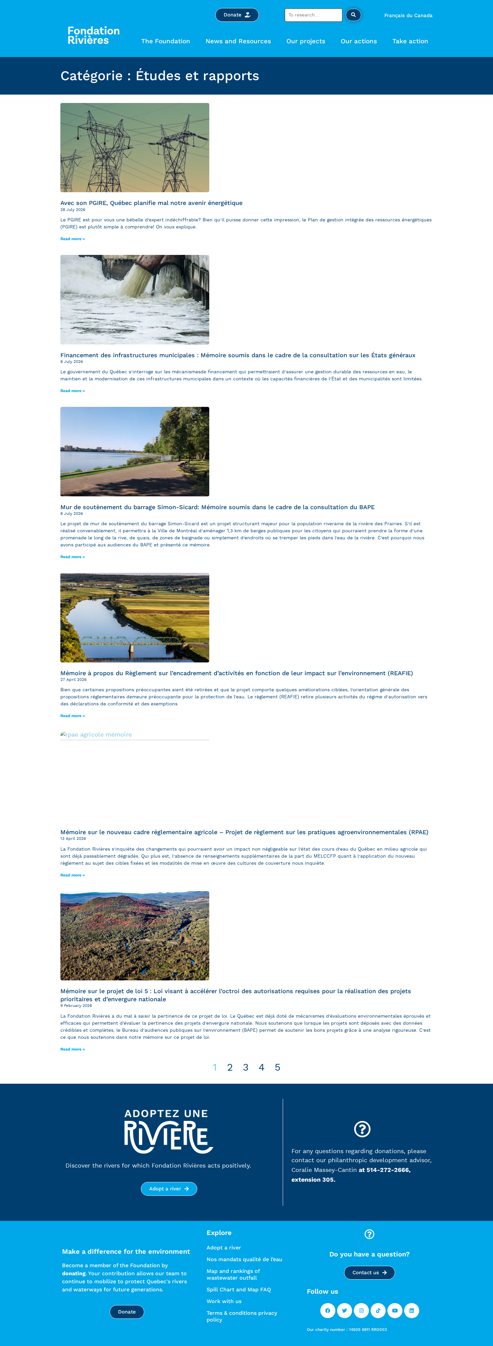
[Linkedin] (411, 1310)
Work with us (224, 1301)
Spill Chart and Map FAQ (239, 1289)
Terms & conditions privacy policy (242, 1316)
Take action (410, 41)
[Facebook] (327, 1310)
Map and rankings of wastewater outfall (233, 1274)
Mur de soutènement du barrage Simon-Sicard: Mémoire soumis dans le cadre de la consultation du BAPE (217, 506)
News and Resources (238, 41)
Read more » (72, 238)
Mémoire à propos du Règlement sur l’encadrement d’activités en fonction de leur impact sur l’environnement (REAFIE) (236, 673)
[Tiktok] (378, 1310)
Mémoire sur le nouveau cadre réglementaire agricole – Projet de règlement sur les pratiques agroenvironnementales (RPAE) (244, 832)
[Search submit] (353, 15)
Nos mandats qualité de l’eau (244, 1259)
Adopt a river (224, 1247)
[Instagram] (361, 1310)
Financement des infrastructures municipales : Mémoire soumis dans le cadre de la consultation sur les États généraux (238, 355)
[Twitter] (344, 1310)
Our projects (305, 41)
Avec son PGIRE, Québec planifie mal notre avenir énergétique (151, 202)
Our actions (359, 41)
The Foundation (165, 41)
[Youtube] (394, 1310)
